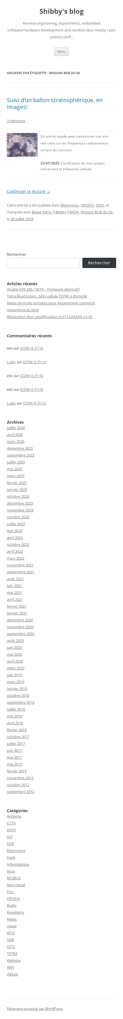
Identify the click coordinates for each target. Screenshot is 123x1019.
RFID (11, 932)
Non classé (16, 884)
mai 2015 (14, 764)
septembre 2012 (20, 791)
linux (11, 871)
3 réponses (16, 120)
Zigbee (12, 974)
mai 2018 (14, 716)
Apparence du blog (23, 309)
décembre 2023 (20, 503)
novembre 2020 (20, 626)
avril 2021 (15, 599)
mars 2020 (15, 668)
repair (12, 926)
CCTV (11, 823)
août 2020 (15, 640)
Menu (61, 51)
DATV (11, 829)
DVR (10, 843)
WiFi (10, 967)
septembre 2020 (20, 633)
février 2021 (17, 606)
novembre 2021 (20, 565)
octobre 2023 (18, 517)
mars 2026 (15, 441)
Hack (11, 857)
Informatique (18, 864)
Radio (12, 905)
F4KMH (59, 212)
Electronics (70, 205)
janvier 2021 (17, 613)
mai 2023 (14, 530)
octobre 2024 (18, 496)
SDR (10, 939)
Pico (10, 891)
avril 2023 (15, 537)
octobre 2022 (18, 544)
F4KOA (73, 212)
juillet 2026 (16, 427)
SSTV (100, 205)
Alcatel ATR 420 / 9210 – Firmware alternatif (43, 289)
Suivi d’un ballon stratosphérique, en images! (55, 103)
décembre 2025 (20, 448)
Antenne (14, 816)
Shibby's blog (61, 11)
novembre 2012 (20, 777)
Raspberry (15, 912)
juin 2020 (14, 647)
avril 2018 (15, 722)
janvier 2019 (17, 688)
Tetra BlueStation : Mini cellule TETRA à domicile (47, 296)
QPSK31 (87, 205)
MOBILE (14, 878)
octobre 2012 (18, 784)
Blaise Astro (41, 212)
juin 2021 (14, 585)
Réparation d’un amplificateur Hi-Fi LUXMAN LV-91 (50, 316)
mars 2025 (15, 475)
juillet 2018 (16, 709)
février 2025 (17, 482)
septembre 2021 (20, 571)
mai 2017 (14, 757)
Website (14, 960)
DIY (10, 836)
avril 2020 (15, 661)
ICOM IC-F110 (31, 348)
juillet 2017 (16, 743)
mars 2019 (15, 681)
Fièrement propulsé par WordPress (35, 1008)
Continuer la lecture (28, 191)
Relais (12, 919)
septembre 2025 (20, 455)
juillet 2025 (16, 462)
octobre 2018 (18, 695)
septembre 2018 (20, 702)
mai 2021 (14, 592)
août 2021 (15, 578)
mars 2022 (15, 558)
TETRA (12, 953)
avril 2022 (15, 551)
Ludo (11, 361)
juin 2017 (14, 750)
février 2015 (17, 771)
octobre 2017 (18, 736)
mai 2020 (14, 654)
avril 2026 (15, 434)
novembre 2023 (20, 510)
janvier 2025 (17, 489)
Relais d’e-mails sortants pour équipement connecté (51, 303)
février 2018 (17, 729)
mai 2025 (14, 468)
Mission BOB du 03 (96, 212)
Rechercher (16, 254)
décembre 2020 (20, 619)
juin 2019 (14, 674)
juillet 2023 (16, 523)
